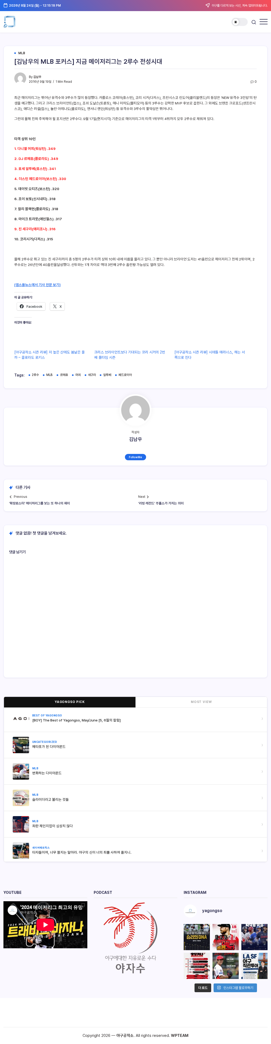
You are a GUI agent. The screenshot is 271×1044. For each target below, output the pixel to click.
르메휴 (64, 375)
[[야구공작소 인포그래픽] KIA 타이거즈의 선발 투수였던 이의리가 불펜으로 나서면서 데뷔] (226, 966)
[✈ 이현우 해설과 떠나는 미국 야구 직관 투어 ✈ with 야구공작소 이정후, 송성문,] (254, 966)
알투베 (107, 375)
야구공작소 (125, 1035)
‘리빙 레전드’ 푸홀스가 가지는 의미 (161, 503)
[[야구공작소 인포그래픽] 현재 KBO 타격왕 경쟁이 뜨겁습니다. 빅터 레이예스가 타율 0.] (254, 937)
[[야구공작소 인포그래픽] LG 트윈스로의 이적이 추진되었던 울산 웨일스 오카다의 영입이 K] (197, 966)
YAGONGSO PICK (70, 702)
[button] (240, 22)
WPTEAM (179, 1035)
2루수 (35, 375)
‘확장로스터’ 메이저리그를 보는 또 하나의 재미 (39, 503)
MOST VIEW (201, 702)
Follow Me (135, 457)
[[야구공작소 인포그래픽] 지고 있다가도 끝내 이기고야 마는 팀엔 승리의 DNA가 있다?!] (197, 937)
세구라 (92, 375)
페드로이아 (125, 375)
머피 (78, 375)
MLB (49, 375)
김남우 (37, 77)
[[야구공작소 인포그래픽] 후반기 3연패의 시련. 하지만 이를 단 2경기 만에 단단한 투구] (226, 937)
